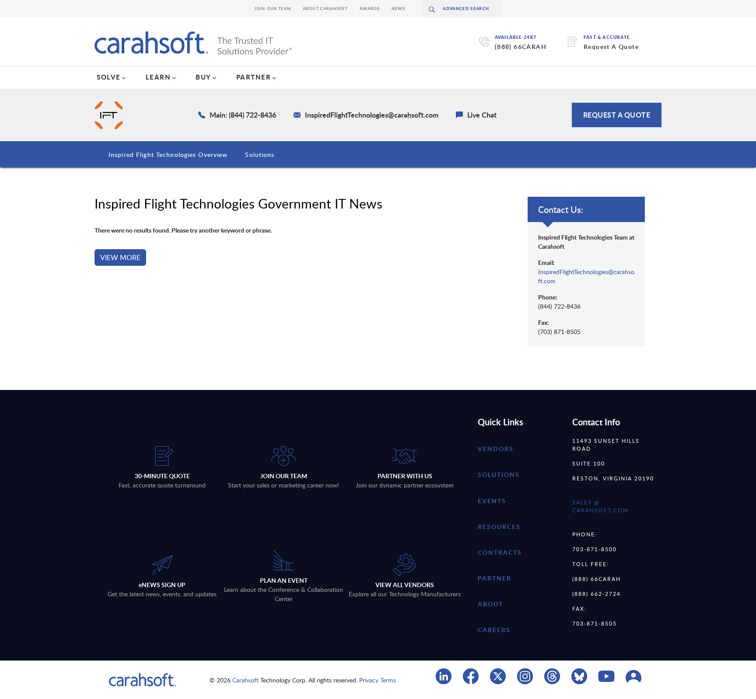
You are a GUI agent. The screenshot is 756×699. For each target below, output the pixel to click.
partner (494, 578)
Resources (499, 526)
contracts (500, 552)
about (490, 604)
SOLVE (109, 77)
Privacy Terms (377, 680)
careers (494, 630)
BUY (203, 77)
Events (492, 501)
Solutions (259, 154)
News (399, 8)
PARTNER (253, 77)
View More (120, 257)
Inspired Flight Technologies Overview (168, 154)
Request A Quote (611, 46)
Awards (370, 8)
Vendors (496, 449)
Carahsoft (245, 680)
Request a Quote (617, 115)
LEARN (158, 77)
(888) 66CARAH (520, 46)
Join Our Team (272, 8)
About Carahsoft (325, 8)
